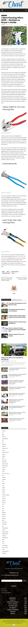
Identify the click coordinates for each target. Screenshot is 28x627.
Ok (14, 624)
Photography (5, 528)
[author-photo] (14, 291)
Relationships (5, 533)
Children (4, 446)
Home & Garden (5, 495)
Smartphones (5, 537)
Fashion (4, 467)
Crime (3, 450)
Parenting (4, 524)
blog (3, 434)
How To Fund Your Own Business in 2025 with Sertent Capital (7, 279)
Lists (3, 508)
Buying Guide (7, 13)
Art (2, 432)
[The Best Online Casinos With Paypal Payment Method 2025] (4, 317)
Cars (3, 442)
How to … (4, 496)
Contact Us (3, 588)
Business (4, 436)
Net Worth (4, 522)
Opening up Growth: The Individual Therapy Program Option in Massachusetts (16, 401)
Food (3, 471)
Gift (3, 481)
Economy (4, 460)
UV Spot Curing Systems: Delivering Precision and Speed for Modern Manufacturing (16, 382)
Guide (3, 483)
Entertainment (5, 463)
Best (8, 271)
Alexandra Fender (5, 360)
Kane (3, 24)
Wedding (4, 553)
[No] (26, 623)
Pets (3, 526)
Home (2, 13)
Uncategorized (5, 551)
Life (3, 506)
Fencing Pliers (6, 273)
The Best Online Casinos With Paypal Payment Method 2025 (17, 316)
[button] (2, 10)
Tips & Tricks (5, 547)
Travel (3, 549)
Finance (3, 469)
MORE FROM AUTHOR (16, 300)
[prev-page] (2, 340)
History (3, 489)
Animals (4, 430)
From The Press (5, 473)
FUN (3, 475)
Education (4, 462)
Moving (3, 518)
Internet (4, 498)
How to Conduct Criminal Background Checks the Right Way (17, 329)
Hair (3, 485)
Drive (3, 458)
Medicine (4, 514)
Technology (4, 545)
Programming (5, 531)
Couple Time (5, 448)
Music (3, 520)
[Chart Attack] (14, 4)
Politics (3, 529)
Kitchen (3, 502)
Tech (3, 543)
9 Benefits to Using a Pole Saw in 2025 (21, 278)
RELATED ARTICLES (6, 300)
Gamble (3, 477)
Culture (3, 454)
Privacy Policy (4, 590)
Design (3, 456)
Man (3, 510)
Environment (5, 465)
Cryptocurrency (5, 452)
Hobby (3, 491)
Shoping (4, 535)
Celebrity (4, 444)
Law (3, 504)
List (13, 273)
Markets (4, 512)
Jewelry (3, 500)
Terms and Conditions (6, 592)
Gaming (3, 479)
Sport (3, 539)
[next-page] (4, 340)
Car (3, 440)
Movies (3, 516)
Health (3, 487)
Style (3, 541)
